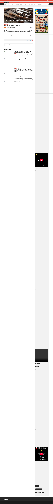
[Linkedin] (31, 40)
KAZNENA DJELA (17, 81)
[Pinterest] (32, 40)
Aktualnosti (13, 4)
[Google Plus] (29, 40)
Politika (28, 4)
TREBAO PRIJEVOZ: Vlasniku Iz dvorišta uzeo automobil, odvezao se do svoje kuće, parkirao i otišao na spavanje (23, 75)
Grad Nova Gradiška (19, 4)
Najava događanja (34, 4)
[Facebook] (46, 0)
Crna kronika (40, 4)
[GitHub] (47, 0)
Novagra (14, 27)
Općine (25, 4)
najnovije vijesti (6, 4)
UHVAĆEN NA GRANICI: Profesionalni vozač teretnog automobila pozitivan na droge (22, 52)
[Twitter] (48, 0)
